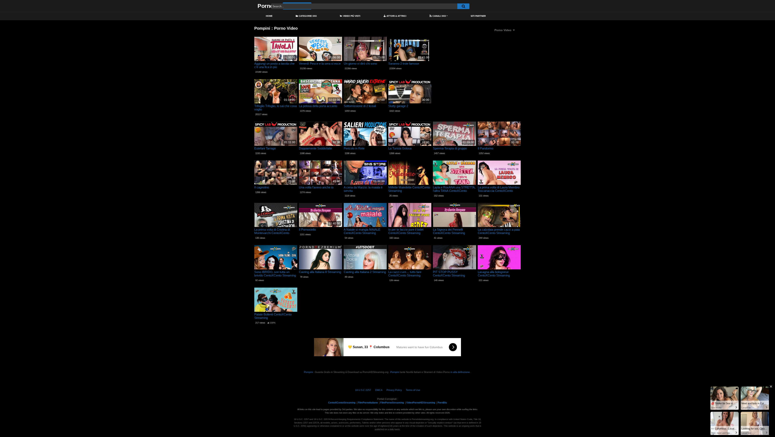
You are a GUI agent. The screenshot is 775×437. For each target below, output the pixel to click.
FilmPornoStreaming (392, 402)
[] (463, 6)
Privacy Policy (394, 390)
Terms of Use (413, 390)
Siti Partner (478, 16)
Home (269, 16)
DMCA (378, 390)
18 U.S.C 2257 (363, 390)
